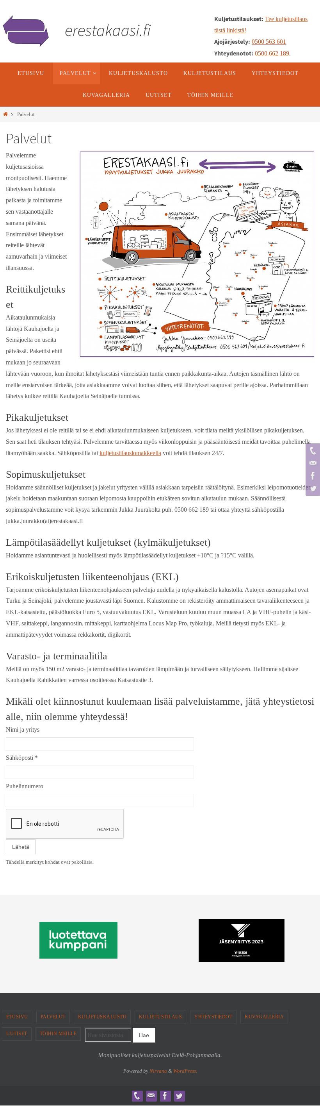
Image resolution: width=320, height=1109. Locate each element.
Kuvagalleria (264, 1017)
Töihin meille (58, 1033)
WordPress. (185, 1071)
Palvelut (53, 1017)
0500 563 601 (269, 41)
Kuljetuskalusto (102, 1017)
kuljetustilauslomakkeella (130, 453)
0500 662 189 (272, 53)
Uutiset (16, 1033)
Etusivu (17, 1017)
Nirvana (158, 1071)
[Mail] (312, 463)
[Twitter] (312, 488)
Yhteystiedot (213, 1017)
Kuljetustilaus (160, 1017)
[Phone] (312, 450)
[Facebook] (312, 475)
